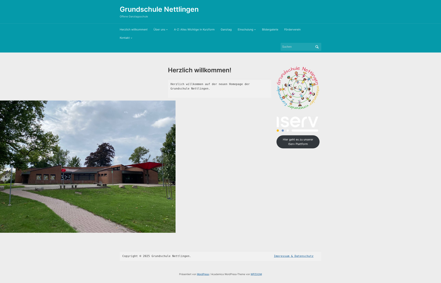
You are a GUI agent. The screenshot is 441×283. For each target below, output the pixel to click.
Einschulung (245, 29)
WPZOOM (256, 274)
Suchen (317, 46)
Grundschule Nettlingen (159, 9)
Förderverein (292, 29)
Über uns (159, 29)
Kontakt (125, 37)
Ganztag (226, 29)
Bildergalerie (270, 29)
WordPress (203, 274)
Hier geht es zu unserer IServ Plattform (298, 142)
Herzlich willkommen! (133, 29)
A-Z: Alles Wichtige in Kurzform (194, 29)
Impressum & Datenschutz (294, 256)
